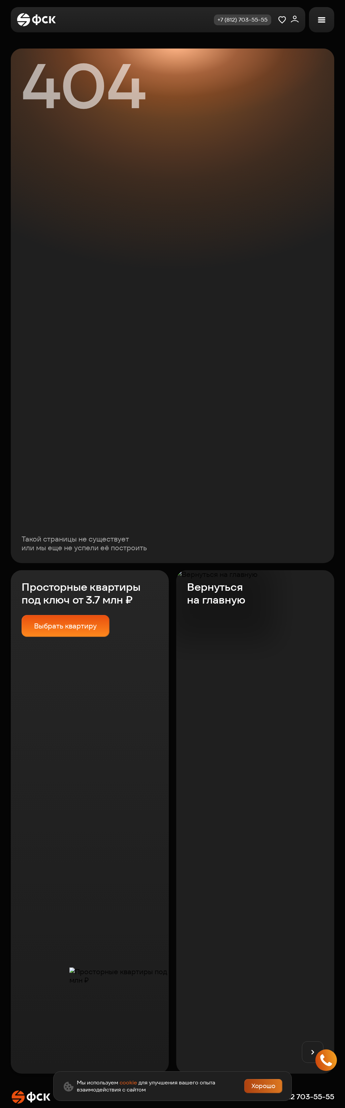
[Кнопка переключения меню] (321, 19)
